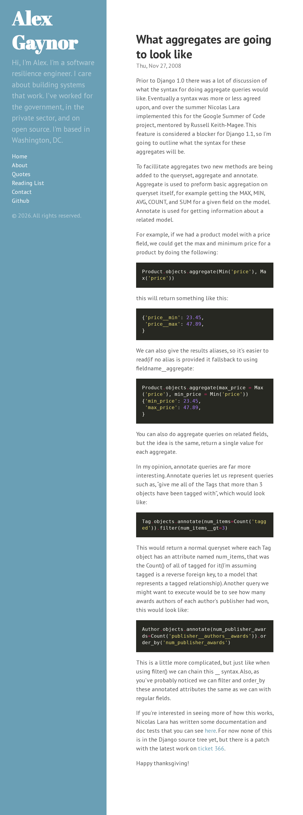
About (20, 165)
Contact (22, 192)
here (210, 730)
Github (20, 201)
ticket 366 (211, 748)
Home (19, 156)
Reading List (28, 183)
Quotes (21, 174)
